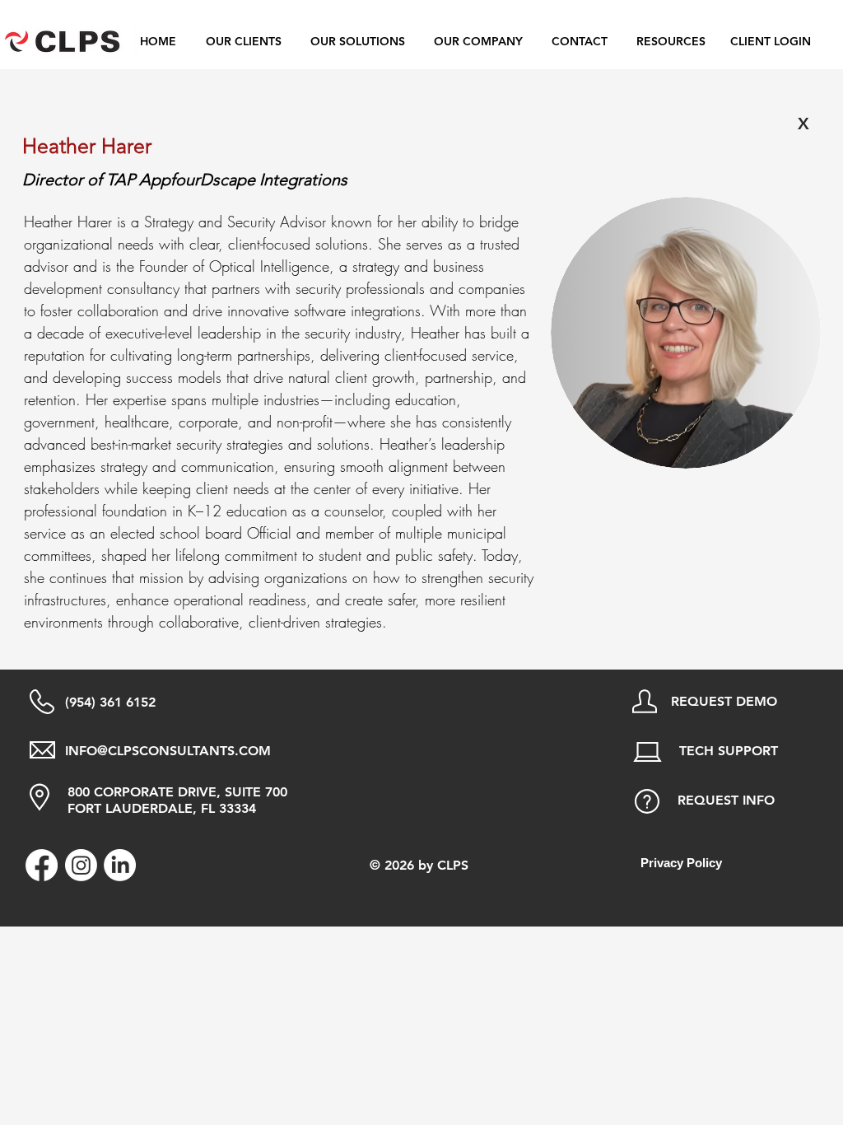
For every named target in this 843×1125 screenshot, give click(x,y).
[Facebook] (42, 865)
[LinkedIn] (120, 865)
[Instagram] (81, 865)
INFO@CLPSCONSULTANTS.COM (168, 751)
